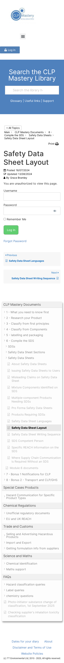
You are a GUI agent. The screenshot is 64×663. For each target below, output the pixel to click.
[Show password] (54, 211)
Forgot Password (15, 241)
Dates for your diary (25, 641)
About (48, 641)
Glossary (16, 101)
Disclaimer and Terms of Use (32, 647)
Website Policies (32, 653)
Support (48, 101)
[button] (23, 36)
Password (10, 205)
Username (10, 190)
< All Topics (13, 127)
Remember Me (16, 219)
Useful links (32, 101)
